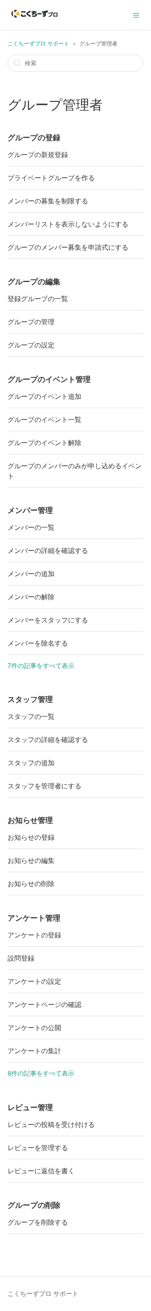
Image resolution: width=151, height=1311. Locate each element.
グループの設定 (31, 345)
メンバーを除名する (38, 643)
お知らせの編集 (31, 860)
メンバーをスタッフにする (48, 620)
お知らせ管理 (30, 820)
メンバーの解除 (31, 597)
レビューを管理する (38, 1147)
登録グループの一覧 (38, 298)
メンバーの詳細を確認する (48, 550)
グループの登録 (34, 137)
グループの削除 (34, 1205)
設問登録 (21, 958)
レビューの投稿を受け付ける (51, 1124)
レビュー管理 (30, 1107)
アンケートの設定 (34, 981)
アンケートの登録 (34, 935)
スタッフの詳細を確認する (48, 739)
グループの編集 (34, 281)
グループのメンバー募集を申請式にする (68, 247)
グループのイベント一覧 (44, 419)
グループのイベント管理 (49, 379)
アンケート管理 (34, 917)
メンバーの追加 (31, 573)
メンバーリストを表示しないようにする (68, 224)
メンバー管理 (30, 510)
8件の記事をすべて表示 (41, 1073)
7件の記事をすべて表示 (41, 666)
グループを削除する (38, 1222)
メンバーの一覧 (31, 527)
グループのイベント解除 (44, 442)
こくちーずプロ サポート (38, 43)
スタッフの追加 (31, 762)
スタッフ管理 (30, 699)
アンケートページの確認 (44, 1004)
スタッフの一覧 (31, 716)
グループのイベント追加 (44, 396)
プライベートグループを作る (51, 178)
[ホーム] (34, 19)
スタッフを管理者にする (44, 786)
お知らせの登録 (31, 837)
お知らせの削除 (31, 883)
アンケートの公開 (34, 1027)
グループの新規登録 (38, 154)
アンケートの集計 (34, 1051)
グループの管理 (31, 322)
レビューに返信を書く (41, 1171)
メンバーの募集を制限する (48, 201)
